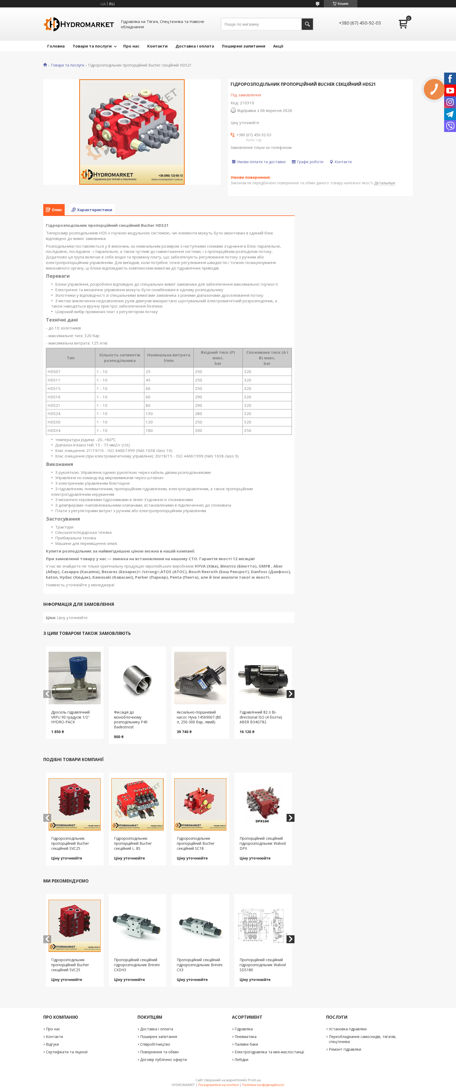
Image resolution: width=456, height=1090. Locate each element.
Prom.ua (254, 1080)
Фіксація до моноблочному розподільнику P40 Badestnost (131, 720)
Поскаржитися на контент (218, 1085)
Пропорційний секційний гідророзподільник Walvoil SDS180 (263, 964)
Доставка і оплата (194, 46)
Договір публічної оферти (163, 1059)
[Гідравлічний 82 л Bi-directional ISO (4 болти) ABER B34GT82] (263, 678)
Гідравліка (244, 1028)
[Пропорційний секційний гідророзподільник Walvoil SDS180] (263, 925)
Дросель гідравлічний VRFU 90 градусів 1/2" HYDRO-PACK (70, 717)
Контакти (157, 46)
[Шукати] (307, 24)
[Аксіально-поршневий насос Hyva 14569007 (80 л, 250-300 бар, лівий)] (200, 678)
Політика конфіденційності (263, 1085)
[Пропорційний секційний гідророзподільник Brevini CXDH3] (137, 925)
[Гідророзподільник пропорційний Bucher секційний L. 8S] (137, 804)
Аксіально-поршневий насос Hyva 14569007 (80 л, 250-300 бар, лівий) (199, 717)
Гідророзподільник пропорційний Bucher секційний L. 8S (133, 843)
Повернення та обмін (159, 1051)
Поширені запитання (243, 46)
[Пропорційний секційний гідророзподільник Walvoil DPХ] (263, 804)
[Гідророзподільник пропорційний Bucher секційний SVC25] (75, 804)
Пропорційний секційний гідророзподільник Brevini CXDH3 (137, 964)
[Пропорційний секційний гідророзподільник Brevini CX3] (200, 925)
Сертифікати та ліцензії (67, 1051)
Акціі (278, 46)
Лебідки (241, 1059)
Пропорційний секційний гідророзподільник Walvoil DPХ (263, 843)
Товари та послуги (92, 46)
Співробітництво (155, 1044)
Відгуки (52, 1044)
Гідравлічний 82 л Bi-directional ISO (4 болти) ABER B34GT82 (261, 717)
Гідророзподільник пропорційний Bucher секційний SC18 (196, 843)
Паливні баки (246, 1044)
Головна (56, 46)
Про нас (131, 46)
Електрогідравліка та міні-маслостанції (269, 1051)
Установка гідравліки (348, 1028)
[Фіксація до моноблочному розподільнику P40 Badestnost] (137, 678)
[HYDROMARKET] (79, 24)
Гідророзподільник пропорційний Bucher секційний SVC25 (70, 843)
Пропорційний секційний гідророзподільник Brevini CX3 (199, 964)
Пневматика (245, 1036)
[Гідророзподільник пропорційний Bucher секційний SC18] (200, 804)
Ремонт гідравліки (345, 1049)
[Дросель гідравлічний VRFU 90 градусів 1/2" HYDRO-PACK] (75, 678)
